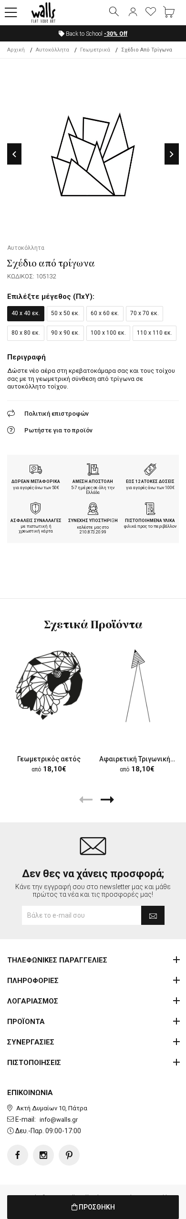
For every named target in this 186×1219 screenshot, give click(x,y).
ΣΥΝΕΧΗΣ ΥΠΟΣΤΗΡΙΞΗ (93, 520)
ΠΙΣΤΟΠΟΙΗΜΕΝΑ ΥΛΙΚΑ (150, 520)
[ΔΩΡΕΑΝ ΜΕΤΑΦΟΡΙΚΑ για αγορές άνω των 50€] (36, 470)
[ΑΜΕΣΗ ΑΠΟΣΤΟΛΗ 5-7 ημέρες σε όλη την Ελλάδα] (93, 470)
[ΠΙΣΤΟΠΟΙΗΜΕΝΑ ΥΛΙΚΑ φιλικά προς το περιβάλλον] (150, 509)
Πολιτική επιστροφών (56, 413)
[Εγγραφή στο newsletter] (153, 915)
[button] (11, 13)
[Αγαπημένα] (151, 12)
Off (115, 34)
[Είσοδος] (133, 12)
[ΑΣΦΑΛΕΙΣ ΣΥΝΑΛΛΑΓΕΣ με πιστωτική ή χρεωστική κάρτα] (36, 509)
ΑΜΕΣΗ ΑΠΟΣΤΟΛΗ (92, 481)
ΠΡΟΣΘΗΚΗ (96, 1207)
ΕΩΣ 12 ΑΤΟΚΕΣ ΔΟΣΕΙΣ (150, 481)
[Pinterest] (69, 1155)
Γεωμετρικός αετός (49, 759)
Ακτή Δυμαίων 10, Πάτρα (51, 1108)
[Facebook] (17, 1155)
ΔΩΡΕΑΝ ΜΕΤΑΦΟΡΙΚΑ (35, 481)
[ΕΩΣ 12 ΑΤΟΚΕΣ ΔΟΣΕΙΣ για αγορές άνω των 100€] (150, 470)
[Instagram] (43, 1155)
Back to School (95, 34)
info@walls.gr (59, 1119)
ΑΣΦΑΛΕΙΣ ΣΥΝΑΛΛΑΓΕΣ (36, 520)
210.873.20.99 (93, 532)
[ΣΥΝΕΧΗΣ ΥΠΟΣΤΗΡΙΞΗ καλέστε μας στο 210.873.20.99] (93, 509)
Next (172, 154)
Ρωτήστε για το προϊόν (58, 430)
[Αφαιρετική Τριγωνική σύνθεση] (137, 685)
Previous (14, 154)
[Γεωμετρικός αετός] (49, 685)
